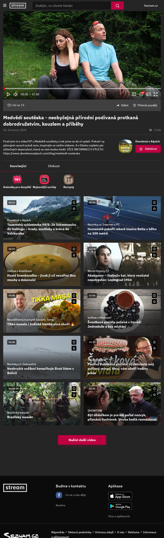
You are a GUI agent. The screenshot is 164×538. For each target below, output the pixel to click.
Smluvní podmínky (79, 532)
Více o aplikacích (119, 516)
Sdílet (124, 105)
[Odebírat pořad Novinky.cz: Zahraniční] (74, 348)
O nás (120, 532)
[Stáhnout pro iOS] (120, 496)
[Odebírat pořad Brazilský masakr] (74, 394)
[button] (82, 49)
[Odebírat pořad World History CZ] (154, 255)
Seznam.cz (151, 5)
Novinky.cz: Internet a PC (104, 224)
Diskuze (54, 166)
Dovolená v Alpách (19, 220)
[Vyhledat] (117, 6)
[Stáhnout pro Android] (120, 506)
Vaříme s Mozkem (99, 317)
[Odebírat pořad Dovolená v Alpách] (74, 208)
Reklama (133, 532)
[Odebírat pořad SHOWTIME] (154, 394)
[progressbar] (82, 88)
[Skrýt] (154, 124)
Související (18, 166)
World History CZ (98, 271)
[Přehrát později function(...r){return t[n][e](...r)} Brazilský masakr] (74, 388)
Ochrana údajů (104, 532)
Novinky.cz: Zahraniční (21, 364)
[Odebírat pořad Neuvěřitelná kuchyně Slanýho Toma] (74, 301)
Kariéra (60, 505)
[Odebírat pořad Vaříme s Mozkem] (154, 301)
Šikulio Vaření (96, 360)
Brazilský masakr (18, 412)
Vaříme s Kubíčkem (19, 271)
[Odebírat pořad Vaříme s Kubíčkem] (74, 255)
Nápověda (57, 532)
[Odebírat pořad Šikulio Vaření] (154, 348)
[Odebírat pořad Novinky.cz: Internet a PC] (154, 208)
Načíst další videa (82, 440)
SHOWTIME (95, 410)
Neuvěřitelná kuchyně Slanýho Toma (30, 319)
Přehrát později (147, 105)
